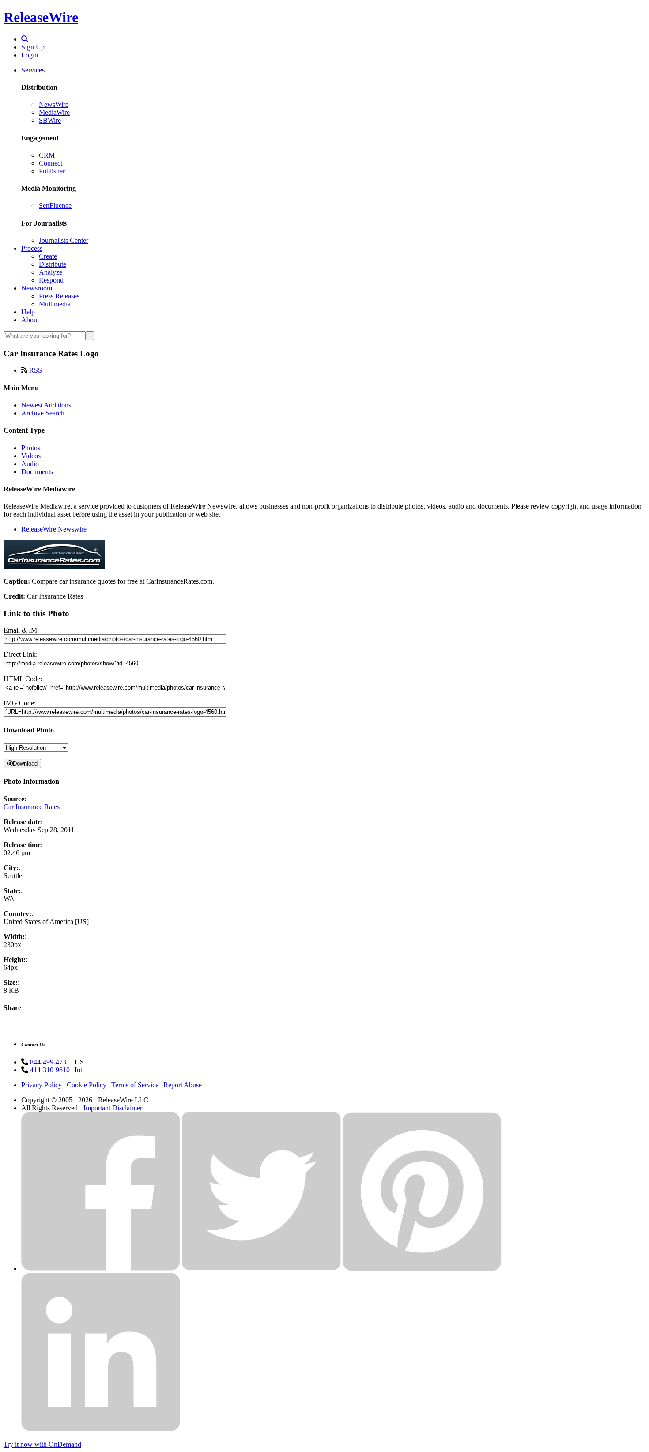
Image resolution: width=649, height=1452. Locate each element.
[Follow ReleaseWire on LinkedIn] (100, 1429)
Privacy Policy (41, 1085)
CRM (47, 155)
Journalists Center (63, 240)
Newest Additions (46, 405)
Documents (37, 471)
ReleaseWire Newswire (54, 529)
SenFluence (55, 205)
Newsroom (36, 288)
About (30, 320)
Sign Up (33, 47)
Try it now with (42, 1444)
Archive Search (42, 413)
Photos (30, 448)
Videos (31, 456)
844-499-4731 (50, 1062)
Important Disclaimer (112, 1108)
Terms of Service (134, 1085)
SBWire (50, 120)
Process (31, 248)
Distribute (52, 264)
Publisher (52, 171)
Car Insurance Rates (32, 807)
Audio (30, 464)
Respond (51, 280)
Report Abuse (182, 1085)
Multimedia (55, 304)
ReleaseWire (41, 17)
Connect (50, 163)
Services (33, 70)
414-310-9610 (50, 1070)
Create (48, 256)
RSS (35, 370)
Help (28, 312)
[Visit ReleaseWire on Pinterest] (422, 1268)
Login (29, 55)
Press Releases (59, 296)
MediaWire (54, 112)
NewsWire (53, 104)
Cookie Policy (86, 1085)
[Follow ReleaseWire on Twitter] (261, 1268)
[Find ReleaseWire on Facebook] (100, 1268)
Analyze (50, 272)
